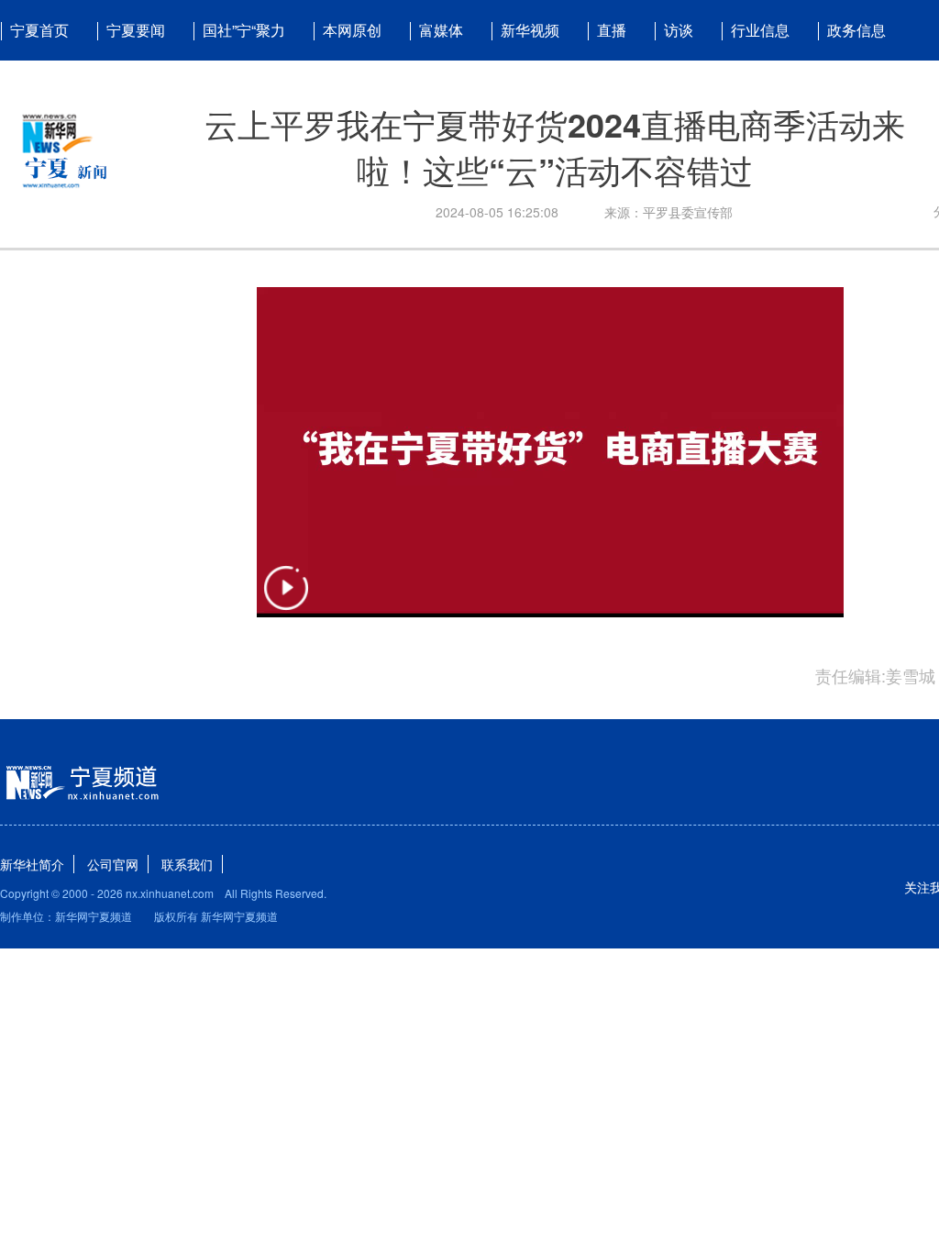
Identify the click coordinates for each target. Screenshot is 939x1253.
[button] (286, 599)
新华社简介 (32, 864)
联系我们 (187, 864)
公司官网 (112, 864)
